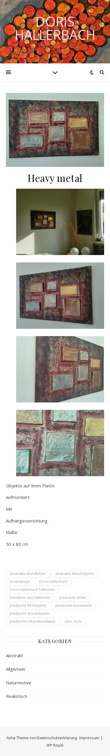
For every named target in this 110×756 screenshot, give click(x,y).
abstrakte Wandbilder (28, 573)
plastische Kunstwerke (73, 605)
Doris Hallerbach (55, 28)
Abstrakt (14, 655)
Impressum (89, 737)
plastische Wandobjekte (30, 613)
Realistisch (16, 696)
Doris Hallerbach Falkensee (32, 589)
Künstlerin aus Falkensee (30, 597)
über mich (73, 621)
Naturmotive (18, 683)
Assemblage (20, 581)
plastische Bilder (73, 597)
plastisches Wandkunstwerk (32, 621)
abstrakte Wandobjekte (74, 573)
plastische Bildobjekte (28, 605)
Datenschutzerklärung (57, 737)
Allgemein (15, 669)
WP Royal (54, 745)
